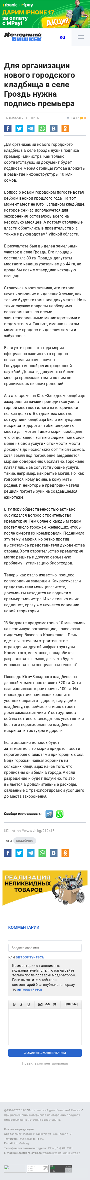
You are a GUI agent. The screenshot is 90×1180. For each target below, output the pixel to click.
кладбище (24, 841)
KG (62, 37)
